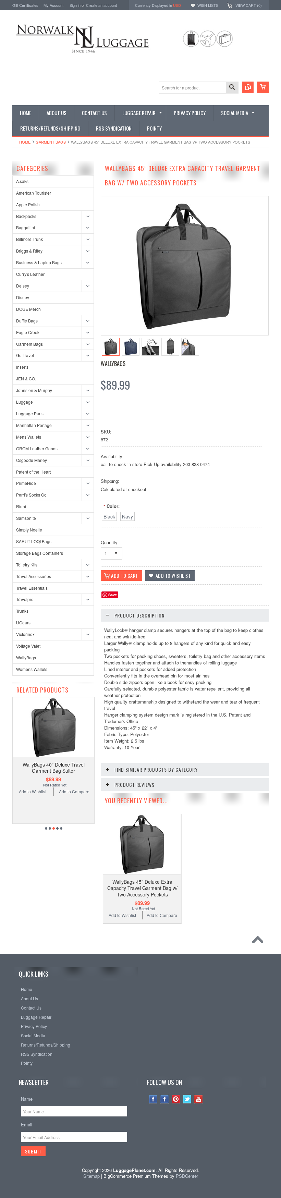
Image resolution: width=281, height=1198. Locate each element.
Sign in (75, 5)
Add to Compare (74, 791)
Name (27, 1099)
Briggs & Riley (29, 251)
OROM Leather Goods (37, 448)
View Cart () (248, 5)
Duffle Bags (27, 320)
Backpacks (26, 216)
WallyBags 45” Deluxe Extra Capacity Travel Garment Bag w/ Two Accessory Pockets (142, 887)
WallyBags (26, 657)
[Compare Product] (248, 87)
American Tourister (33, 193)
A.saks (22, 181)
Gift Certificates (25, 5)
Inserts (22, 367)
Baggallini (25, 227)
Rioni (21, 506)
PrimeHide (26, 483)
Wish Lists (207, 5)
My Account (53, 5)
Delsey (22, 286)
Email (26, 1124)
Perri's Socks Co (31, 495)
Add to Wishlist (32, 791)
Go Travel (25, 355)
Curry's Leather (30, 274)
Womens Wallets (31, 669)
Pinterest (176, 1099)
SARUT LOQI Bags (33, 541)
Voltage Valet (28, 646)
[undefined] (184, 328)
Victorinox (25, 634)
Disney (22, 297)
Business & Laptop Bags (39, 262)
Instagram (153, 1099)
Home (24, 142)
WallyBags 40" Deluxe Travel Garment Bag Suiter (54, 767)
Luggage (24, 402)
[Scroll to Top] (259, 941)
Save (112, 594)
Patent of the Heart (33, 472)
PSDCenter (187, 1176)
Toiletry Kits (26, 564)
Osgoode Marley (31, 460)
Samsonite (26, 518)
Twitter (187, 1099)
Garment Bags (51, 142)
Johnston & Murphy (34, 390)
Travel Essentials (32, 588)
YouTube (198, 1099)
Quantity (109, 542)
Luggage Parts (30, 413)
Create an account (101, 5)
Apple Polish (28, 204)
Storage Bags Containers (39, 553)
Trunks (22, 611)
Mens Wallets (28, 437)
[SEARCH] (232, 88)
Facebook (164, 1099)
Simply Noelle (29, 530)
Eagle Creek (27, 332)
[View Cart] (263, 87)
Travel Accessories (33, 576)
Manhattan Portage (34, 425)
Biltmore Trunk (29, 239)
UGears (23, 622)
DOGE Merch (28, 309)
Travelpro (25, 599)
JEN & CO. (26, 378)
